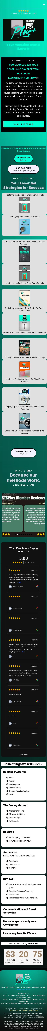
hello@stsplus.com (23, 989)
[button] (43, 4)
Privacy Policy (13, 1010)
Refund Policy (33, 1010)
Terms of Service (23, 1010)
